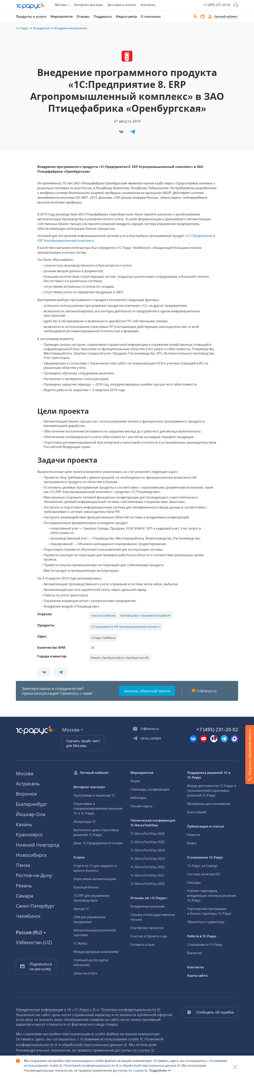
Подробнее (158, 1070)
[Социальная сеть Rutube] (213, 738)
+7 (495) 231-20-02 (216, 5)
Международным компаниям (96, 951)
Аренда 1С (81, 909)
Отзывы (83, 16)
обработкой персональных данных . (152, 1065)
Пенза (23, 865)
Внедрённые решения (70, 28)
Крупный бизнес (86, 887)
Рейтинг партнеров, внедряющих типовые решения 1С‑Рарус (211, 896)
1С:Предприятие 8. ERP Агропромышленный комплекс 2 (125, 626)
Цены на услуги (85, 973)
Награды (194, 882)
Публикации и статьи (205, 826)
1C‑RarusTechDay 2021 (147, 875)
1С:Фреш (80, 943)
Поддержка (102, 16)
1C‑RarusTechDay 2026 (147, 833)
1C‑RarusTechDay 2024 (147, 850)
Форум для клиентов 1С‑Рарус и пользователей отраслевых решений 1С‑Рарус (211, 791)
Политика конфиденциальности (129, 1009)
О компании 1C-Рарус (205, 857)
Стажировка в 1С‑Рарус (205, 944)
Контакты (148, 5)
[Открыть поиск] (195, 16)
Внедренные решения (147, 906)
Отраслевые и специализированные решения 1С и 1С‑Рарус (97, 808)
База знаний (196, 812)
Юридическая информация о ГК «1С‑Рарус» (54, 1009)
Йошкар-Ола (30, 814)
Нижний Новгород (37, 844)
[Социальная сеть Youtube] (203, 738)
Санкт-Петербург (35, 906)
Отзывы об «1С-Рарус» (148, 898)
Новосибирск (31, 855)
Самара (24, 895)
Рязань (24, 885)
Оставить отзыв (142, 944)
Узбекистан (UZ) (34, 942)
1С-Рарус (22, 28)
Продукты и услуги (31, 16)
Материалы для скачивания (208, 803)
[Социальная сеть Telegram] (224, 738)
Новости (193, 835)
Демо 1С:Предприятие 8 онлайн (98, 843)
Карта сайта (197, 975)
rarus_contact (150, 738)
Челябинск (28, 916)
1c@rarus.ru (206, 690)
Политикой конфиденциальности (90, 1065)
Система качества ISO (203, 874)
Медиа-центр (126, 16)
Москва (24, 773)
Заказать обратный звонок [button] (147, 690)
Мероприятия (61, 16)
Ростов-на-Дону (34, 875)
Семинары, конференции (149, 789)
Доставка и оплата (122, 5)
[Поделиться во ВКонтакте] (121, 133)
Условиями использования (111, 1039)
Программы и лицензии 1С (94, 795)
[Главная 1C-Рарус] (31, 6)
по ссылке (142, 1050)
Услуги (79, 857)
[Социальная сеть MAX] (234, 738)
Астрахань (28, 783)
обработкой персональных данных (93, 1044)
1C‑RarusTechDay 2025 (147, 842)
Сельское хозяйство (103, 615)
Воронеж (26, 793)
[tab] (31, 16)
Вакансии (194, 953)
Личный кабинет (94, 772)
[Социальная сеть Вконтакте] (193, 738)
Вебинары (138, 798)
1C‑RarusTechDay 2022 (147, 867)
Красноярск (29, 834)
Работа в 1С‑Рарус (201, 936)
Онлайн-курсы (141, 806)
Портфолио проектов (146, 928)
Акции (135, 781)
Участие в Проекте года (148, 936)
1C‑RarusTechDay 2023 (147, 858)
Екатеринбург (31, 804)
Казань (24, 824)
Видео (192, 843)
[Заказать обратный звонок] (235, 4)
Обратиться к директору (205, 922)
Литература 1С (84, 821)
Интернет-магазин (88, 5)
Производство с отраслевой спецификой (145, 615)
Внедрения (41, 28)
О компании (151, 16)
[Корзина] (202, 16)
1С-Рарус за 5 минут (202, 866)
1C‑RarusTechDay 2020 (147, 883)
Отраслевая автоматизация (94, 879)
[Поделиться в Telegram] (132, 133)
